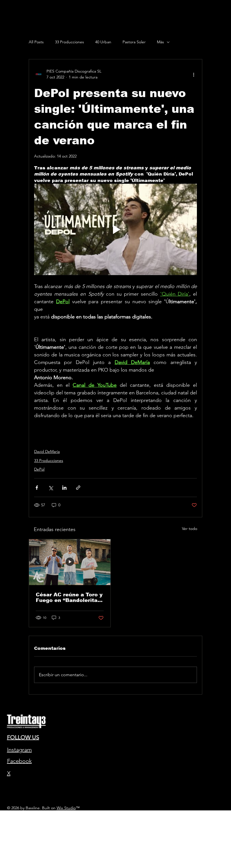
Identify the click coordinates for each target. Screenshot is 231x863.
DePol (39, 469)
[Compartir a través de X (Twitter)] (50, 487)
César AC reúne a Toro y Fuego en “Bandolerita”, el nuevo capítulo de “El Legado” (69, 597)
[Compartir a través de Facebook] (36, 487)
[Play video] (115, 229)
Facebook (19, 761)
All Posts (36, 41)
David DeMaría (47, 451)
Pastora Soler (134, 41)
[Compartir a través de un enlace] (78, 487)
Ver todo (189, 528)
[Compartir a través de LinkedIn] (64, 487)
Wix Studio (66, 807)
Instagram (19, 749)
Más (160, 41)
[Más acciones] (193, 74)
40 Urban (103, 41)
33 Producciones (69, 41)
